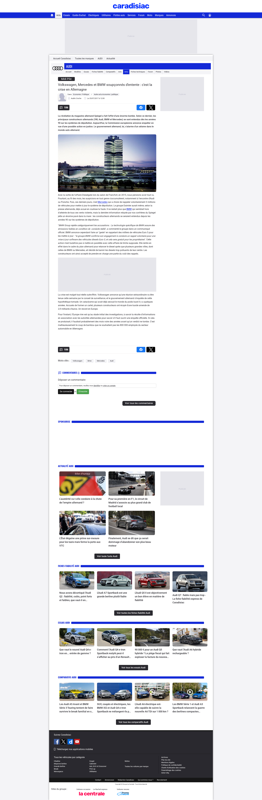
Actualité (110, 58)
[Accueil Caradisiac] (52, 15)
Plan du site (165, 760)
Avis (120, 72)
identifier (96, 386)
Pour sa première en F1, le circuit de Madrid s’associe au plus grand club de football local (129, 502)
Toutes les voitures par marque (136, 766)
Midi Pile (66, 79)
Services (132, 15)
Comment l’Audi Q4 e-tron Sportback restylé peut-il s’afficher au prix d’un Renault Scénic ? (113, 653)
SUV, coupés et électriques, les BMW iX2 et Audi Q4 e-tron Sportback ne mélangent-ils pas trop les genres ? (114, 708)
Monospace (58, 771)
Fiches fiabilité (97, 72)
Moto (149, 15)
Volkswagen (77, 361)
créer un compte (109, 386)
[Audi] (57, 72)
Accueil (68, 72)
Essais (66, 15)
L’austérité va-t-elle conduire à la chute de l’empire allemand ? (80, 500)
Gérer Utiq (165, 773)
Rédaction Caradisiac (126, 780)
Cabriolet (92, 764)
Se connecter (66, 391)
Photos (158, 72)
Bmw (90, 361)
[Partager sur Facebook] (141, 107)
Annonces (171, 15)
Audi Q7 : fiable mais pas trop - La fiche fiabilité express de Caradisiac (189, 599)
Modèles (77, 72)
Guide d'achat (79, 15)
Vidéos (166, 72)
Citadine (57, 761)
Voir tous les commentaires (139, 403)
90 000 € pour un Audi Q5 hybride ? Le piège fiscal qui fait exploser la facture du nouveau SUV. (152, 653)
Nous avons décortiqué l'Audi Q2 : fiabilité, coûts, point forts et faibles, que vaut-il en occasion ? (75, 596)
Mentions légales (168, 762)
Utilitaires (106, 15)
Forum (141, 15)
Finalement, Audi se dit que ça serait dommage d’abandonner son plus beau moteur (129, 542)
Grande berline (59, 766)
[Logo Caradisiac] (131, 11)
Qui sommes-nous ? (145, 780)
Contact (98, 780)
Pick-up (92, 769)
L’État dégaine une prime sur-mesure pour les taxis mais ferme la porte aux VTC (79, 542)
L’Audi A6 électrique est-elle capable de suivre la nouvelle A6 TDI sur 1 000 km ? (151, 708)
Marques (159, 15)
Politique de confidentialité (171, 765)
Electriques (93, 15)
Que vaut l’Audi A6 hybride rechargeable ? (186, 651)
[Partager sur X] (151, 107)
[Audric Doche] (62, 101)
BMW (129, 209)
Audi (69, 66)
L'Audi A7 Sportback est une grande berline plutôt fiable (112, 594)
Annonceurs (109, 780)
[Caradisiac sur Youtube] (77, 742)
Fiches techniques (138, 72)
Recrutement (162, 780)
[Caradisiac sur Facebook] (57, 742)
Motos (127, 761)
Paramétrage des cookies (171, 770)
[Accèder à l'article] (82, 483)
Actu (58, 15)
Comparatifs (110, 72)
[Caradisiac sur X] (64, 742)
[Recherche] (204, 15)
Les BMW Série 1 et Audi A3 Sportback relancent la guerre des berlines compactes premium (188, 708)
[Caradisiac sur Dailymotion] (71, 742)
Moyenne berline (60, 764)
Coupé (91, 761)
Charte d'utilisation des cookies (173, 768)
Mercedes (103, 202)
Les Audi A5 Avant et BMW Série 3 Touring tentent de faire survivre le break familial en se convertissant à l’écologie (76, 708)
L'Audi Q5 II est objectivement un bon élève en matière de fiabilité (151, 596)
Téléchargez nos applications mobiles (75, 749)
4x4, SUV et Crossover (97, 766)
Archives (164, 757)
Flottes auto (119, 15)
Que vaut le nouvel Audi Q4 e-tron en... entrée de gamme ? (75, 651)
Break (56, 769)
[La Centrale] (92, 796)
